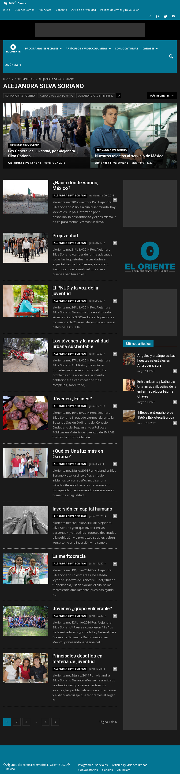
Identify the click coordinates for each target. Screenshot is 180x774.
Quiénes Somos (24, 9)
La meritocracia (69, 556)
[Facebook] (150, 16)
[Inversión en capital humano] (25, 520)
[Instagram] (157, 16)
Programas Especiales (41, 48)
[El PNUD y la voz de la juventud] (25, 301)
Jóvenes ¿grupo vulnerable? (82, 608)
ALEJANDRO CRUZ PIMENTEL (95, 95)
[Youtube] (173, 16)
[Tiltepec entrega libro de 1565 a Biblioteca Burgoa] (129, 416)
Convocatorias (126, 48)
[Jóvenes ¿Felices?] (25, 413)
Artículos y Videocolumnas (87, 48)
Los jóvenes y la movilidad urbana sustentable (80, 343)
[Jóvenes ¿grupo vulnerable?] (25, 621)
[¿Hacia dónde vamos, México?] (25, 197)
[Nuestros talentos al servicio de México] (133, 135)
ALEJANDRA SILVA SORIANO (56, 95)
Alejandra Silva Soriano (24, 162)
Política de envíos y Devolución (119, 9)
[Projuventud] (25, 248)
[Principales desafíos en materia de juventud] (25, 668)
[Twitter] (165, 16)
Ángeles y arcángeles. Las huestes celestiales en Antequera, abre (156, 360)
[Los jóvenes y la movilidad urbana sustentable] (25, 355)
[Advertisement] (90, 30)
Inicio (6, 9)
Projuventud (65, 235)
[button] (171, 56)
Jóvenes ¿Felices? (72, 399)
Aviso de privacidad (83, 9)
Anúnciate (45, 9)
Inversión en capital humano (82, 509)
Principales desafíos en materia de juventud (77, 658)
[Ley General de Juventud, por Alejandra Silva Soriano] (46, 130)
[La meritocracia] (25, 568)
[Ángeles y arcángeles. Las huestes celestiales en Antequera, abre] (129, 359)
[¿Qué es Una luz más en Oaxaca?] (25, 463)
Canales (148, 48)
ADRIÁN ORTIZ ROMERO (20, 95)
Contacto (61, 9)
